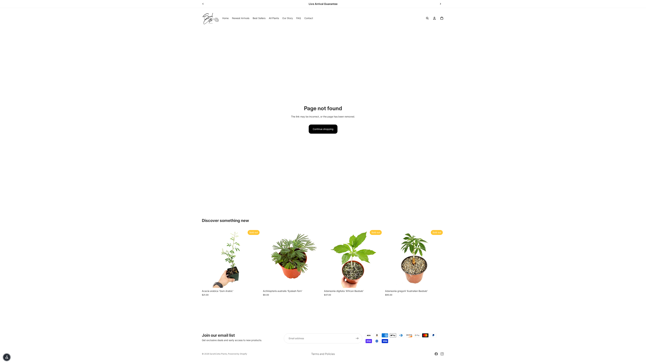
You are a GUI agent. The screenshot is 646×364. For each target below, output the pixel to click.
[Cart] (441, 18)
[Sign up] (357, 338)
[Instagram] (442, 354)
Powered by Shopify (237, 354)
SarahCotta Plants (218, 354)
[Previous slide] (203, 4)
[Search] (427, 18)
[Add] (317, 283)
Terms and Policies (323, 354)
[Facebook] (436, 354)
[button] (7, 357)
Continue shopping (323, 129)
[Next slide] (440, 4)
